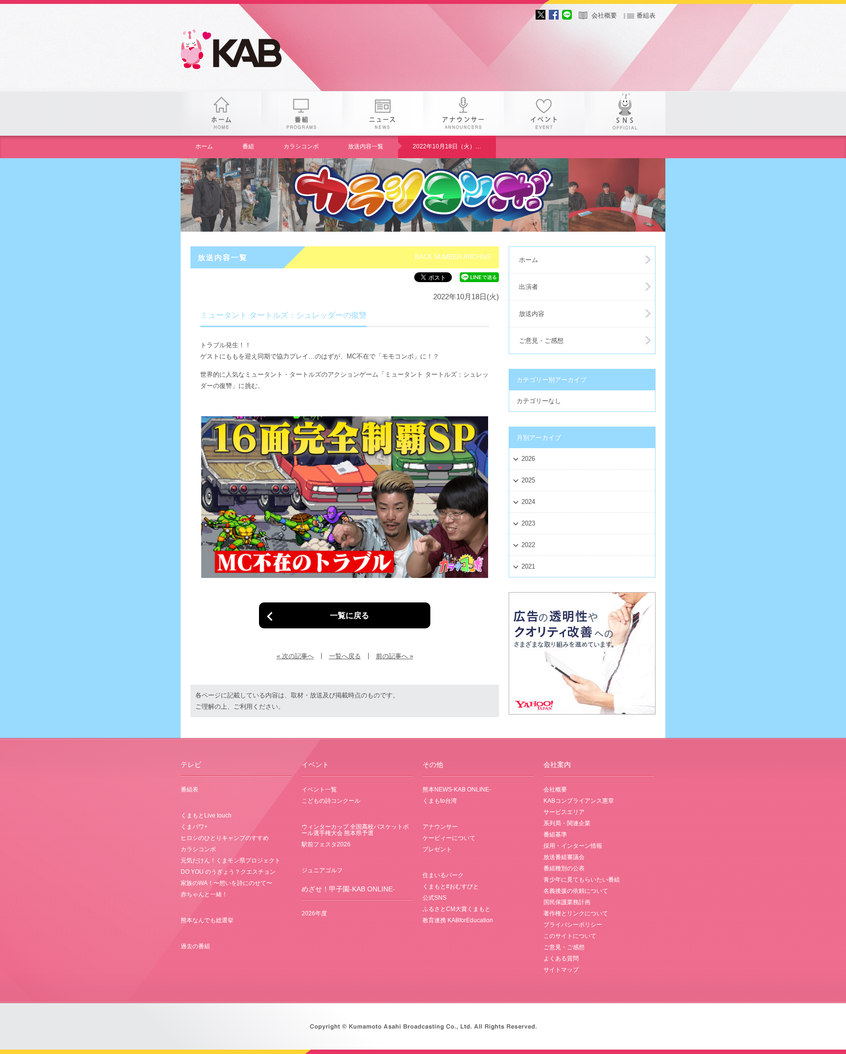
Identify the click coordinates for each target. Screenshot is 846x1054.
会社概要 (604, 15)
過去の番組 (195, 946)
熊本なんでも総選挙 (207, 920)
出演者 (528, 286)
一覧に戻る (349, 615)
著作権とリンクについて (575, 913)
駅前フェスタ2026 (326, 844)
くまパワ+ (194, 826)
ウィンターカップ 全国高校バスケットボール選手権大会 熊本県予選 (355, 830)
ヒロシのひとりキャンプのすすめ (225, 838)
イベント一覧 (319, 789)
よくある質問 (561, 958)
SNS (625, 113)
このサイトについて (569, 936)
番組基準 (555, 834)
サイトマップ (561, 969)
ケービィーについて (449, 838)
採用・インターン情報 (572, 845)
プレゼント (437, 849)
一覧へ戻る (345, 656)
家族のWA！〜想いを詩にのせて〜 (226, 883)
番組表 (646, 15)
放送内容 (531, 313)
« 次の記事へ (295, 656)
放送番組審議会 (564, 857)
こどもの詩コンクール (331, 800)
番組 (301, 113)
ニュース (382, 113)
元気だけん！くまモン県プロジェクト (231, 860)
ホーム (221, 113)
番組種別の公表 (564, 868)
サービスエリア (564, 812)
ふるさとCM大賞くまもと (457, 909)
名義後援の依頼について (575, 890)
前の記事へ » (394, 656)
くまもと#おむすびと (451, 886)
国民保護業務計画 (566, 902)
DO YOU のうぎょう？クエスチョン (228, 871)
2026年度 (314, 913)
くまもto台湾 (440, 800)
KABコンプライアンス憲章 (578, 800)
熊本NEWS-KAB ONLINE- (457, 789)
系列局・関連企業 (566, 823)
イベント (544, 113)
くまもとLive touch (206, 815)
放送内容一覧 (365, 146)
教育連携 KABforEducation (458, 920)
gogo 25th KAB (239, 51)
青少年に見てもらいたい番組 (581, 879)
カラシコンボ (301, 146)
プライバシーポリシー (572, 924)
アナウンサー (463, 113)
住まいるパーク (443, 875)
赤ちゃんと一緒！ (204, 894)
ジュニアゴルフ (322, 870)
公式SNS (434, 897)
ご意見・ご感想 (541, 340)
